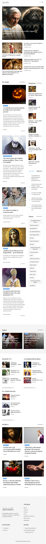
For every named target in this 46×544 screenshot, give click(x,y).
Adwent (32, 268)
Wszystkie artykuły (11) (8, 420)
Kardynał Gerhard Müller (35, 281)
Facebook (6, 528)
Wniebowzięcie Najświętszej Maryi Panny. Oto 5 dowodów (37, 373)
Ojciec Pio (5, 208)
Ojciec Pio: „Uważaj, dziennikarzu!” (34, 162)
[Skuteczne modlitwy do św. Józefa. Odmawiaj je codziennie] (36, 89)
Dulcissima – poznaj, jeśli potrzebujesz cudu (35, 148)
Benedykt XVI (6, 28)
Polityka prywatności (29, 516)
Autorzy (26, 510)
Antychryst (33, 271)
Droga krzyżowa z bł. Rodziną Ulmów (34, 108)
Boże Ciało (32, 274)
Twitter (5, 530)
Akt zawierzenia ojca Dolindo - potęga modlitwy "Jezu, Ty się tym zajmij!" (13, 160)
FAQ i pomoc (27, 518)
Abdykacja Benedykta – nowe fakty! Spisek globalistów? (19, 32)
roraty (5, 478)
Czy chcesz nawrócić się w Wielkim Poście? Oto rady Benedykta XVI (11, 293)
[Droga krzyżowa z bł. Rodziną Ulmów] (36, 103)
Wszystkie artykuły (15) (29, 387)
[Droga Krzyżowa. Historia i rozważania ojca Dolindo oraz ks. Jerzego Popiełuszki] (6, 397)
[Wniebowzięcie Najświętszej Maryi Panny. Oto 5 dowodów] (28, 373)
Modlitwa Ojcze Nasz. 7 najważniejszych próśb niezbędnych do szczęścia (33, 482)
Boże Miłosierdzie (34, 235)
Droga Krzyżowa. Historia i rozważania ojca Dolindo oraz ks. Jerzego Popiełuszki (33, 52)
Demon (32, 277)
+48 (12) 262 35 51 (29, 532)
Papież (5, 335)
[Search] (43, 2)
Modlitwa (5, 248)
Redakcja (5, 36)
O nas (25, 514)
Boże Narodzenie (34, 241)
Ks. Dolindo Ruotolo (7, 156)
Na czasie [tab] (31, 171)
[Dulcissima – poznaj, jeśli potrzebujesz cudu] (36, 143)
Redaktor (26, 345)
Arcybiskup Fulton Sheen (35, 221)
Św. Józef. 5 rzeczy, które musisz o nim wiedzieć (33, 44)
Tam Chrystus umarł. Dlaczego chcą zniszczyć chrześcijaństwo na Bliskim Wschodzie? (12, 72)
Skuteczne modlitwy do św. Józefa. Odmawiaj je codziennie (35, 95)
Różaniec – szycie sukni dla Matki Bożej (35, 121)
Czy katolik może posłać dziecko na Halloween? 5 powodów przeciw (13, 110)
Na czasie (5, 105)
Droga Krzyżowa (34, 262)
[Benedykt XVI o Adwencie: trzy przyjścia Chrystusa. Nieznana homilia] (6, 373)
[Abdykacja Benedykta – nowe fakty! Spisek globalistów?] (6, 365)
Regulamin (26, 520)
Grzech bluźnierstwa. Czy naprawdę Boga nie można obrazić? (37, 381)
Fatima (31, 238)
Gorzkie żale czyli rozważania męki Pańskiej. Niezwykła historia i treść (34, 67)
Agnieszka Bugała (6, 222)
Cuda (31, 255)
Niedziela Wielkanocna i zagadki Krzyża (11, 55)
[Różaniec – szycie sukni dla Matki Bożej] (36, 116)
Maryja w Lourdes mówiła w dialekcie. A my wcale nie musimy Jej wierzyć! (35, 137)
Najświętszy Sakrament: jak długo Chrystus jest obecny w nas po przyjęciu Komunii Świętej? (33, 450)
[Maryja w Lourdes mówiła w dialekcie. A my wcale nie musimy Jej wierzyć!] (36, 130)
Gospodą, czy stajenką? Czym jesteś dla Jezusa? (37, 364)
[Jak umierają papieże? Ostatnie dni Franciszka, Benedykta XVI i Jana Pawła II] (6, 380)
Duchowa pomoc (34, 225)
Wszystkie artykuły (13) (8, 387)
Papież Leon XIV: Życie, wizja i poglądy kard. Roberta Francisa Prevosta (33, 339)
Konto (25, 507)
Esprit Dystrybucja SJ (30, 528)
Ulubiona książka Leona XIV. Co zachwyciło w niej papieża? (32, 60)
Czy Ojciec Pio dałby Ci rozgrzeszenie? (10, 211)
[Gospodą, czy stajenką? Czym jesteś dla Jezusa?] (28, 365)
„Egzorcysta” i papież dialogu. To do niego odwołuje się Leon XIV (11, 340)
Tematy (26, 512)
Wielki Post (6, 445)
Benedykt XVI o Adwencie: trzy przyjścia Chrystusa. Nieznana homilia (16, 373)
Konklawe (32, 285)
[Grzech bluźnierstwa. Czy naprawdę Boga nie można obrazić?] (28, 380)
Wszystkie (22, 82)
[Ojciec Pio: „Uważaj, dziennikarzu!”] (36, 157)
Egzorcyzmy (33, 265)
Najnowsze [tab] (39, 171)
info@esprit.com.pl (30, 530)
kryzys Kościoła (34, 252)
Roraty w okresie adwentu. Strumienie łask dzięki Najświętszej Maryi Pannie (12, 482)
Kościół (32, 244)
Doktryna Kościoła (34, 258)
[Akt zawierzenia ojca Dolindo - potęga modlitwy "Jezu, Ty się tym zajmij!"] (6, 405)
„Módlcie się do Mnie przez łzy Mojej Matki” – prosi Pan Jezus (13, 252)
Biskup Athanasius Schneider (35, 248)
